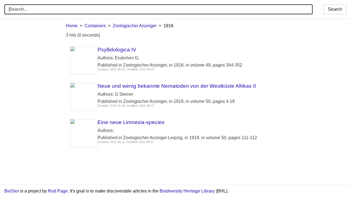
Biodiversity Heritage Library (187, 191)
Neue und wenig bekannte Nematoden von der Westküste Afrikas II (177, 86)
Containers (95, 25)
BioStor (11, 191)
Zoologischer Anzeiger (135, 25)
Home (72, 25)
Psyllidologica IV (117, 50)
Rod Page (58, 191)
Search (335, 9)
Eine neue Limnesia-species (131, 122)
